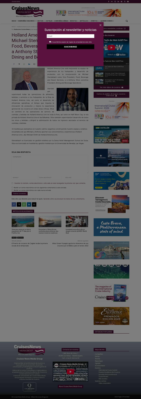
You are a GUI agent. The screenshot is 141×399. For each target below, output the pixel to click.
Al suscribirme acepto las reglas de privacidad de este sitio (71, 42)
